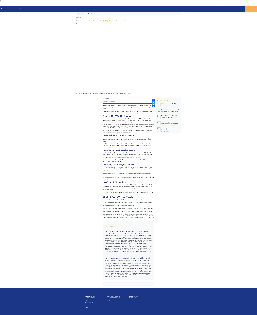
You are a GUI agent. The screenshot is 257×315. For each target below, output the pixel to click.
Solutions (10, 9)
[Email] (153, 104)
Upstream (80, 13)
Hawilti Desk (106, 98)
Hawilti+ (109, 300)
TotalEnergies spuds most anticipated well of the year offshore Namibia (128, 258)
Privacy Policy (88, 305)
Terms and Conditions (89, 302)
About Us (87, 300)
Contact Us (87, 307)
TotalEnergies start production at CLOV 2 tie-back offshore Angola (126, 231)
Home (3, 9)
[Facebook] (153, 100)
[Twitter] (153, 102)
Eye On (20, 9)
